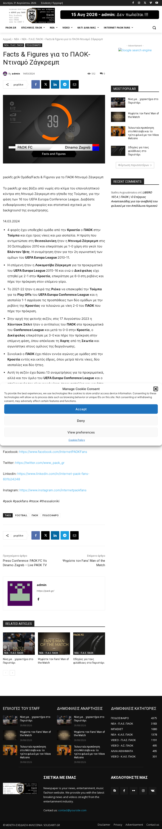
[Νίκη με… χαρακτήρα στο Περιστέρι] (19, 643)
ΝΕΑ (16, 39)
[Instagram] (139, 3)
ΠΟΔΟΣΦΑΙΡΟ (33, 45)
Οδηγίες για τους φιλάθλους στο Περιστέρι (138, 151)
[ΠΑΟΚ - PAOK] (31, 15)
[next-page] (12, 673)
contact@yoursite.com (72, 810)
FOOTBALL (21, 515)
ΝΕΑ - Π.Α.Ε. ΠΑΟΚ (32, 39)
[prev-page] (5, 673)
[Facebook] (133, 3)
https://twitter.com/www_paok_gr (40, 463)
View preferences (81, 432)
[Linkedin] (55, 84)
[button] (156, 389)
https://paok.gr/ (45, 590)
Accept (81, 409)
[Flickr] (133, 790)
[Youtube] (156, 3)
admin (16, 73)
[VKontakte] (152, 790)
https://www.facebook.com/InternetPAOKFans (53, 452)
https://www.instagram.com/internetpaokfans (52, 490)
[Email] (74, 84)
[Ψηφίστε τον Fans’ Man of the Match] (54, 643)
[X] (145, 3)
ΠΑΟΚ (35, 515)
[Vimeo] (150, 3)
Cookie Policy (77, 440)
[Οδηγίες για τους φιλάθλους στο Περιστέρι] (89, 643)
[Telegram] (65, 84)
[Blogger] (114, 790)
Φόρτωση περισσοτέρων (133, 165)
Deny (81, 421)
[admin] (5, 74)
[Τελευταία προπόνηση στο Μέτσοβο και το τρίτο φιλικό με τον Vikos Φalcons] (118, 131)
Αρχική (7, 39)
